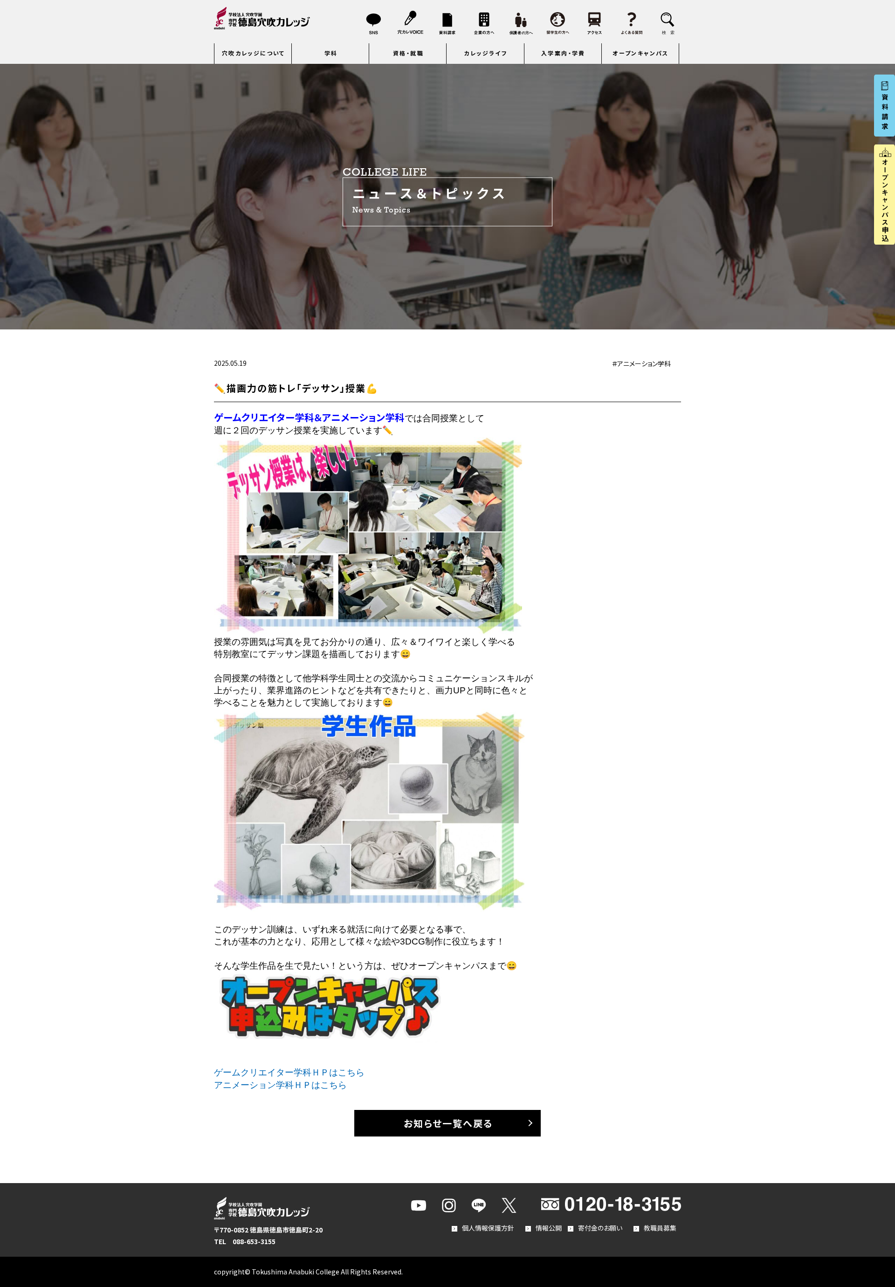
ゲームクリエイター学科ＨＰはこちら (289, 1072)
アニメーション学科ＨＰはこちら (280, 1085)
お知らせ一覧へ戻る (448, 1123)
